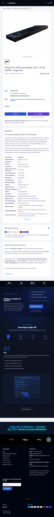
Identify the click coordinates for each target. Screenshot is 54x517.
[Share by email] (48, 74)
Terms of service (7, 462)
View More (27, 219)
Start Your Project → (27, 409)
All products (9, 8)
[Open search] (46, 3)
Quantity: (7, 106)
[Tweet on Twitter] (46, 74)
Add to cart (15, 114)
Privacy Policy (6, 460)
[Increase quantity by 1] (20, 106)
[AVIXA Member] (28, 499)
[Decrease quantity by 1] (11, 106)
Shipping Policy (6, 455)
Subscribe (7, 488)
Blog (4, 451)
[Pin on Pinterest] (43, 74)
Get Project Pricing (35, 306)
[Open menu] (3, 3)
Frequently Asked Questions (10, 453)
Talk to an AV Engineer (36, 310)
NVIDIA (6, 73)
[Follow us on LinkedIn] (6, 507)
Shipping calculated (16, 95)
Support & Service (7, 464)
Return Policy (6, 458)
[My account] (48, 3)
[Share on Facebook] (41, 74)
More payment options (38, 117)
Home (4, 8)
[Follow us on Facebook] (3, 507)
